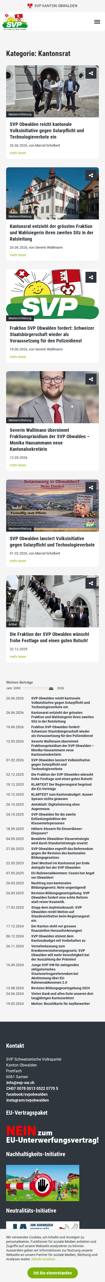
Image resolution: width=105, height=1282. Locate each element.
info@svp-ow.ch (20, 1082)
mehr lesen (18, 153)
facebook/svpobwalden (27, 1094)
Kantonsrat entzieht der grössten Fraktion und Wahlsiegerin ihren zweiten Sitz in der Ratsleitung (52, 232)
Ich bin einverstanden (52, 1272)
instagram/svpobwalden (27, 1100)
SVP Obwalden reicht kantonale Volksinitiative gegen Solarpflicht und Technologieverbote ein (47, 130)
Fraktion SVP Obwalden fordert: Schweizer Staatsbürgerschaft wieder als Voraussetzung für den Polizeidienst (52, 334)
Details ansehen (43, 1259)
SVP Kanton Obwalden (54, 6)
